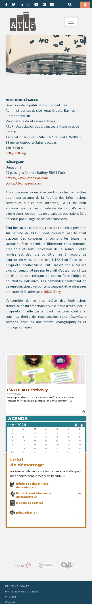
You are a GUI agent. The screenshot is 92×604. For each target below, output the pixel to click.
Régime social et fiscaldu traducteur (32, 485)
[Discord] (44, 4)
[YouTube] (36, 4)
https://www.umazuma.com (27, 178)
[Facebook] (6, 4)
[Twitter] (13, 4)
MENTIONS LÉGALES (17, 586)
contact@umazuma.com (24, 183)
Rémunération (26, 513)
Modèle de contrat (29, 503)
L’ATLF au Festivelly (27, 390)
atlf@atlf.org (16, 153)
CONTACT (10, 597)
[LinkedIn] (21, 4)
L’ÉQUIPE (10, 602)
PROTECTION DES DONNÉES (22, 591)
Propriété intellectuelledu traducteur (33, 495)
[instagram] (28, 4)
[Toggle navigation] (71, 21)
